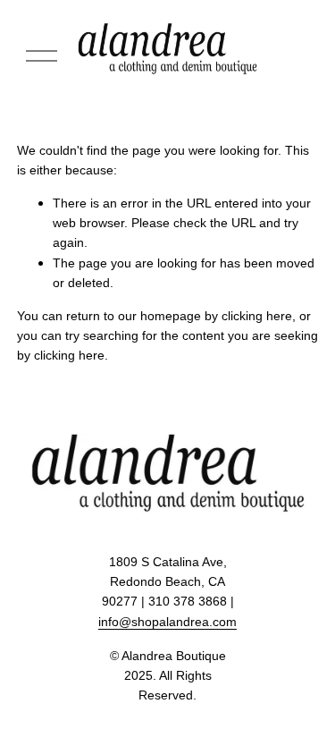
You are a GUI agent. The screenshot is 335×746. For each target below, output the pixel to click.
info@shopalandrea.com (167, 622)
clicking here (257, 316)
